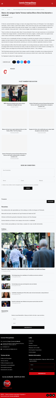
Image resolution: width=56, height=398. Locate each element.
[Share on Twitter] (21, 62)
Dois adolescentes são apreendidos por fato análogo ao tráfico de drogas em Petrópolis (23, 210)
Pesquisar (4, 199)
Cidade (8, 9)
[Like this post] (14, 62)
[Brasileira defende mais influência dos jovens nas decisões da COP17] (6, 304)
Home (3, 9)
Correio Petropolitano (7, 337)
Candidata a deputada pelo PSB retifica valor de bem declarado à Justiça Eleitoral (30, 292)
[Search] (52, 3)
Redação (12, 68)
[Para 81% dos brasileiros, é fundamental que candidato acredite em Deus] (28, 250)
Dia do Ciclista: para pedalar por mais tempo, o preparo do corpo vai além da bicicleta (22, 224)
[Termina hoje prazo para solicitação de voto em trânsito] (6, 286)
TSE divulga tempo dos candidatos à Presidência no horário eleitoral (27, 275)
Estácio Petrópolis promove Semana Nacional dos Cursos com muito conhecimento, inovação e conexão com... (41, 105)
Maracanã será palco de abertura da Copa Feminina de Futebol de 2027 (19, 213)
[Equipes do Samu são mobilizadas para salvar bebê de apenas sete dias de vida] (41, 118)
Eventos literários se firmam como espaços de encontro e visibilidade (18, 220)
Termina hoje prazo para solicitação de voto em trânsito (24, 284)
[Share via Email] (28, 62)
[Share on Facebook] (18, 62)
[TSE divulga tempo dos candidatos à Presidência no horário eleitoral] (6, 277)
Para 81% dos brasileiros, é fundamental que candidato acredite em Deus (23, 269)
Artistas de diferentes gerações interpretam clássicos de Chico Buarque (19, 217)
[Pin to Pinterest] (25, 62)
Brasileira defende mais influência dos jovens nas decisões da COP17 (27, 301)
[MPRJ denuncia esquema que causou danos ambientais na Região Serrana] (14, 93)
